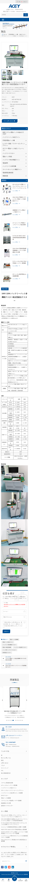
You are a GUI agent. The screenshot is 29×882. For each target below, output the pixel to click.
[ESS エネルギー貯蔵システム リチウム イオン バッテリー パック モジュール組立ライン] (7, 189)
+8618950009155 (14, 9)
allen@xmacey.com (14, 11)
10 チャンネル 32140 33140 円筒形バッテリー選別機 (19, 262)
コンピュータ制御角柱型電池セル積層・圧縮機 (13, 827)
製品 (2, 760)
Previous (2, 700)
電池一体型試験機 (7, 647)
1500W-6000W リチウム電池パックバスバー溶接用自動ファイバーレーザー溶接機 (14, 832)
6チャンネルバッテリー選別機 (9, 785)
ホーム (5, 34)
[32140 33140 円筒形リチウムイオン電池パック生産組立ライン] (7, 201)
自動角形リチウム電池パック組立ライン (19, 211)
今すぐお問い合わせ (8, 120)
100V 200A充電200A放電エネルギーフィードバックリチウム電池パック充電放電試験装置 (14, 820)
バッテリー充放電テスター (20, 647)
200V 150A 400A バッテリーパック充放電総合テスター (14, 712)
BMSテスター (4, 795)
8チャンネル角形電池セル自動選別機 (19, 275)
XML (2, 770)
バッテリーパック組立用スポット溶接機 (12, 793)
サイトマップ (4, 768)
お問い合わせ (4, 763)
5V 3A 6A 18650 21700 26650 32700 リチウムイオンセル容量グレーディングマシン (14, 823)
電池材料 (5, 163)
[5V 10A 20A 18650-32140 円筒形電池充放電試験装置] (7, 240)
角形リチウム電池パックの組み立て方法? (13, 133)
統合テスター (23, 34)
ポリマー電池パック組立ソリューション (13, 149)
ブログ (3, 765)
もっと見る (15, 190)
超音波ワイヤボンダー (7, 805)
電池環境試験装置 (8, 172)
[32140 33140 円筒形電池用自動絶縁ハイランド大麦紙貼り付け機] (7, 253)
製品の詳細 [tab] (4, 288)
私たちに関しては (6, 758)
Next (26, 700)
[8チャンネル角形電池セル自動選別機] (7, 278)
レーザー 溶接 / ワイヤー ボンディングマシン (14, 144)
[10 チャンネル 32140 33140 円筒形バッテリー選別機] (7, 265)
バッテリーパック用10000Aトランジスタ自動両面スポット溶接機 (14, 836)
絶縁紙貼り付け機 (6, 803)
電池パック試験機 (14, 639)
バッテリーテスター (9, 153)
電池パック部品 (7, 156)
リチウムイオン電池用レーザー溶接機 (11, 800)
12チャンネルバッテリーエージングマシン (12, 790)
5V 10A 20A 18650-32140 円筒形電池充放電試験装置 (19, 237)
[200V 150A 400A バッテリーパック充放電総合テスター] (14, 697)
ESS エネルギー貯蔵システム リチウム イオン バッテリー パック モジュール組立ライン (20, 186)
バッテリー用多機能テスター (9, 644)
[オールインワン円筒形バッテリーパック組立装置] (7, 227)
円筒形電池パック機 (13, 34)
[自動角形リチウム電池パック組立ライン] (7, 214)
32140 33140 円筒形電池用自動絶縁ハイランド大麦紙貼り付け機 (19, 250)
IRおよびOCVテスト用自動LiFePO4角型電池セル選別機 (14, 840)
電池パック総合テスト (8, 642)
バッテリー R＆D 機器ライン (11, 160)
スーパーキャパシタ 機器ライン (12, 169)
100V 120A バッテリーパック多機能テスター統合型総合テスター (14, 605)
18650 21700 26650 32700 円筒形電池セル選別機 (14, 829)
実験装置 (5, 176)
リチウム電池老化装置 (7, 782)
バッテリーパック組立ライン (11, 137)
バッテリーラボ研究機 (9, 166)
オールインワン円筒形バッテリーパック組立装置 (19, 223)
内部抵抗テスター (7, 652)
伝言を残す (14, 878)
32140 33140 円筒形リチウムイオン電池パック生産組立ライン (19, 199)
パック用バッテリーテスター (9, 650)
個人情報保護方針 (6, 773)
